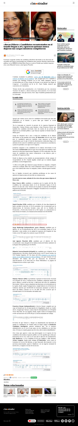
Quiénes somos (28, 409)
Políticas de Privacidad (29, 413)
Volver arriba (6, 420)
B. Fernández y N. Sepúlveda (14, 55)
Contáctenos (43, 412)
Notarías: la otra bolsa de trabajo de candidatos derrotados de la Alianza (50, 395)
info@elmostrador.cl (12, 413)
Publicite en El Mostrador (45, 409)
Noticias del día (63, 108)
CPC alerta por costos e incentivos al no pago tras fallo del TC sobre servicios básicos (65, 126)
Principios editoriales (29, 411)
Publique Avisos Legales (45, 411)
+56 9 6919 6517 (6, 413)
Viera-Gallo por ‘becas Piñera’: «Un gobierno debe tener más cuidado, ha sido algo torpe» (36, 396)
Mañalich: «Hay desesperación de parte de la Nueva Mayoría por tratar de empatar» (9, 396)
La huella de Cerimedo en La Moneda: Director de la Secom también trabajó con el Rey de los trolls (24, 105)
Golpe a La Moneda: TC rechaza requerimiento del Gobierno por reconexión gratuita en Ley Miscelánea (25, 111)
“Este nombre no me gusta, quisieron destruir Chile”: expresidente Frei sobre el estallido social (44, 105)
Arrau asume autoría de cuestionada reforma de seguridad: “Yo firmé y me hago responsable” (45, 111)
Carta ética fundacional (29, 410)
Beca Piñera (6, 382)
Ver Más (22, 55)
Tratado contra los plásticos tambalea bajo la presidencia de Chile (65, 66)
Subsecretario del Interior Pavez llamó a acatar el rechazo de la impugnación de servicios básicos (65, 135)
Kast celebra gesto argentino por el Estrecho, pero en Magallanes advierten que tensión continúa (64, 47)
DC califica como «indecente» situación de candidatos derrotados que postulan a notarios (22, 396)
